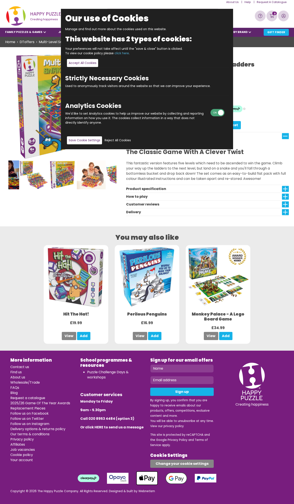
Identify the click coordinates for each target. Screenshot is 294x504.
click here (122, 53)
